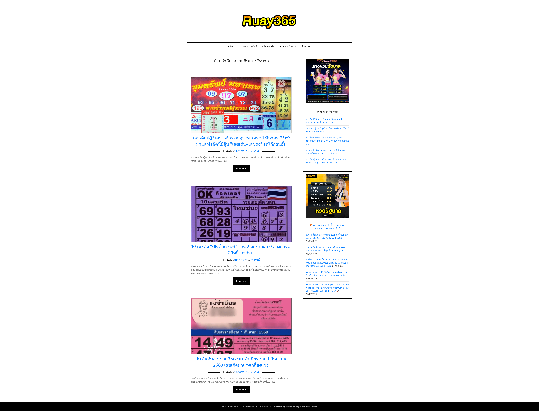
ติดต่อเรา (306, 46)
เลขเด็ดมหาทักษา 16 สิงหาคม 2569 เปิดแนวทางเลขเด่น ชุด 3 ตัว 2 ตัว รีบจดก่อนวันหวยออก (327, 140)
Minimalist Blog (293, 406)
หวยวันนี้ (255, 151)
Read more (241, 168)
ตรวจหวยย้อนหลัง (288, 46)
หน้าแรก (232, 46)
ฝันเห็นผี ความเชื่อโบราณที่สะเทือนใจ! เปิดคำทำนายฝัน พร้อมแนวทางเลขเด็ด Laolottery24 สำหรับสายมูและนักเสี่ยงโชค (327, 262)
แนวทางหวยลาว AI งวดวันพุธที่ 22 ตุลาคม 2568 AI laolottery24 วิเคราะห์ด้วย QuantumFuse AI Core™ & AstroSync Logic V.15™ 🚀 (327, 287)
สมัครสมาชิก (268, 46)
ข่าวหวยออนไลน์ (249, 46)
